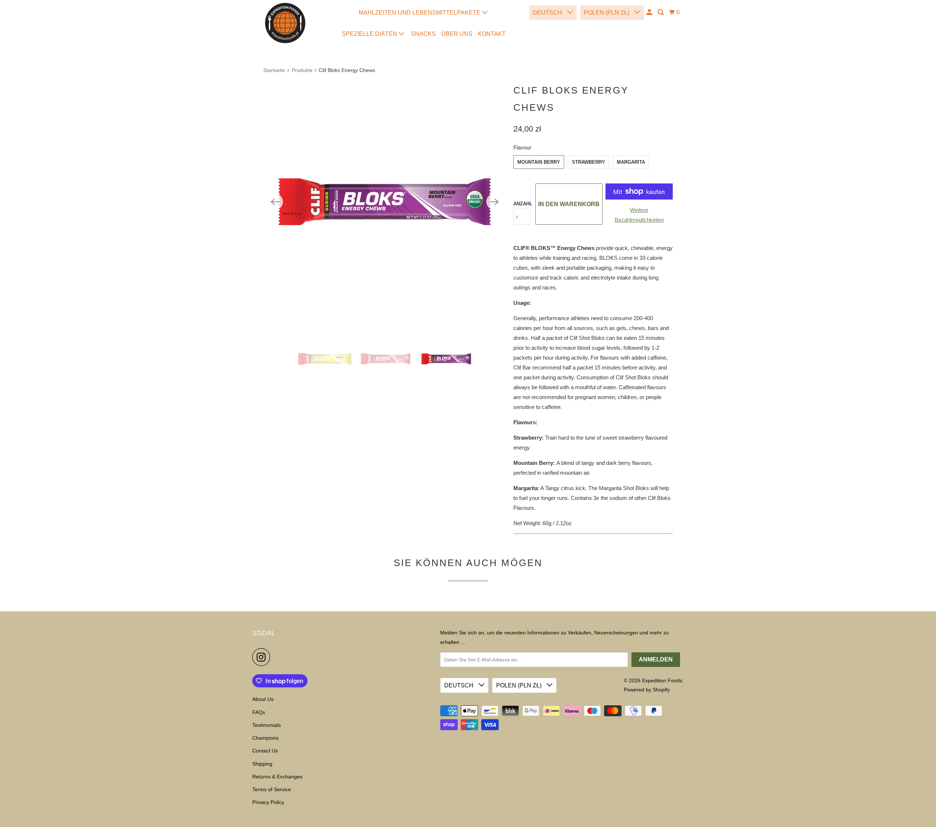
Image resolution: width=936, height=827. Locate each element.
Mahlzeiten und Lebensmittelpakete (420, 13)
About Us (262, 699)
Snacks (423, 34)
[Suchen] (661, 12)
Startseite (274, 70)
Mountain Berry (538, 162)
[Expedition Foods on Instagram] (263, 657)
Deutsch (548, 13)
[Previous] (275, 202)
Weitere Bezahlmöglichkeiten (639, 215)
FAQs (258, 712)
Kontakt (492, 34)
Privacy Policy (268, 802)
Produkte (302, 70)
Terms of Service (271, 789)
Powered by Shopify (647, 690)
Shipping (262, 764)
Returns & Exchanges (277, 776)
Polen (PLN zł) (607, 13)
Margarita (631, 162)
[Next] (494, 202)
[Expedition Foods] (285, 23)
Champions (265, 738)
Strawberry (588, 162)
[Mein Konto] (650, 12)
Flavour (522, 147)
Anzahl (522, 203)
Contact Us (265, 751)
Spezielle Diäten (370, 34)
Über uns (456, 34)
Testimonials (266, 725)
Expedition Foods (662, 680)
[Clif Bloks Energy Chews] (384, 201)
